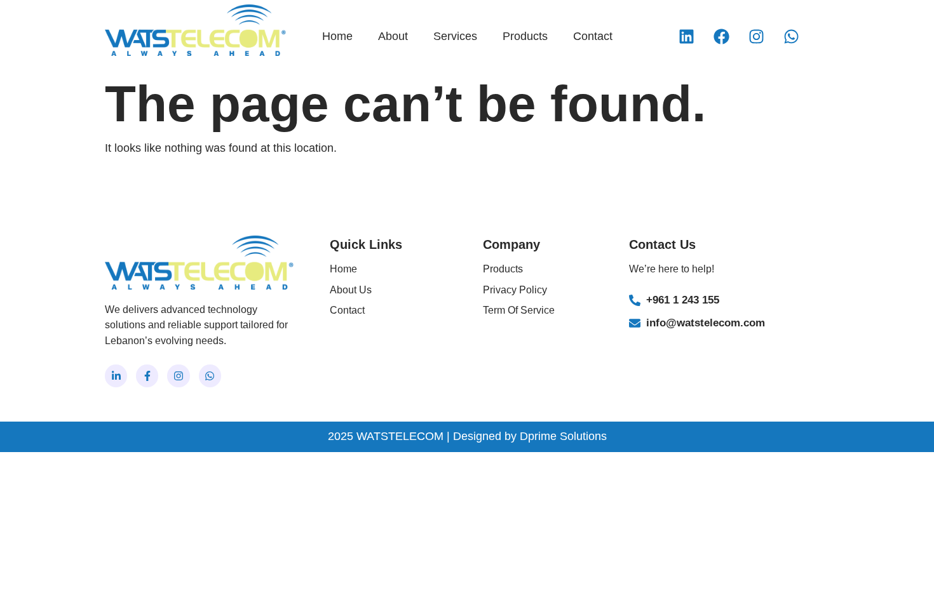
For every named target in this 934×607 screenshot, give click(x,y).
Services (455, 36)
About (393, 36)
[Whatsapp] (791, 37)
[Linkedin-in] (116, 375)
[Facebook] (721, 37)
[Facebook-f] (147, 375)
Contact (593, 36)
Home (337, 36)
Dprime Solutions (563, 436)
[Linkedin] (686, 37)
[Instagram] (756, 37)
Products (525, 36)
